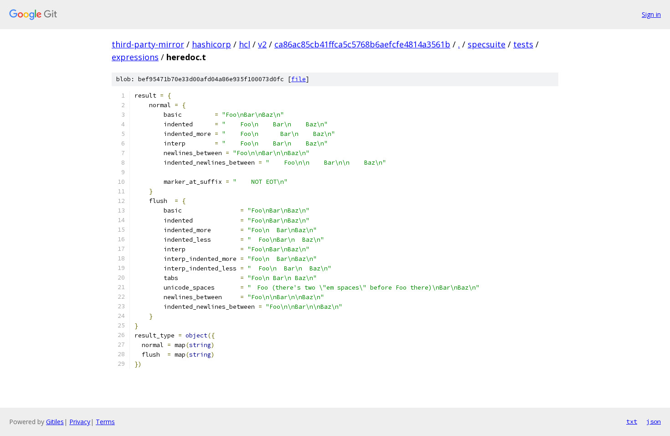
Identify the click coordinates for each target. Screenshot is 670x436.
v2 (262, 44)
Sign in (651, 14)
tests (523, 44)
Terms (105, 421)
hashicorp (211, 44)
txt (631, 421)
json (653, 421)
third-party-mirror (148, 44)
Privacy (79, 421)
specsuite (486, 44)
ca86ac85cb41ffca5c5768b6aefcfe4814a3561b (362, 44)
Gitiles (55, 421)
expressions (135, 57)
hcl (244, 44)
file (298, 79)
